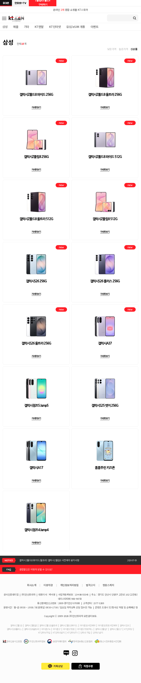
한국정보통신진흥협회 (83, 641)
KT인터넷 (55, 26)
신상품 (134, 49)
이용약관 (48, 585)
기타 (26, 26)
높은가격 (123, 49)
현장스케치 (108, 585)
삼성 (5, 26)
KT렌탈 (39, 26)
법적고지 (90, 585)
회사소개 (31, 585)
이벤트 (94, 26)
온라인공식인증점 (14, 641)
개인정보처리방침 (69, 585)
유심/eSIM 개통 (75, 26)
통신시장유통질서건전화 (110, 641)
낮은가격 (111, 49)
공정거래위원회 (59, 641)
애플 (15, 26)
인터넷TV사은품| (20, 3)
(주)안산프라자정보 (37, 641)
